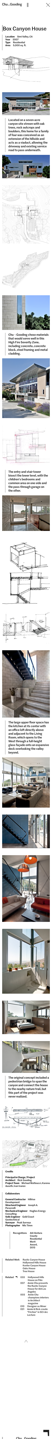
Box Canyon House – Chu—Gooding (28, 12)
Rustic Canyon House (34, 1259)
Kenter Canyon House (34, 1265)
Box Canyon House (25, 28)
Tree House (29, 1271)
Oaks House (29, 1268)
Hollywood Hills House (34, 1262)
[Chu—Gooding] (12, 4)
